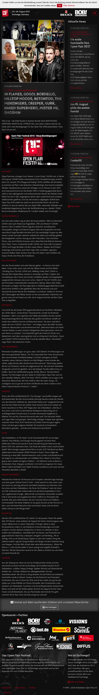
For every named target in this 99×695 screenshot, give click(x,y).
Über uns (7, 692)
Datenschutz (20, 688)
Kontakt (32, 688)
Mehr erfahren (69, 5)
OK (59, 5)
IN (6, 171)
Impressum (6, 688)
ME (6, 513)
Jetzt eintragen (51, 607)
